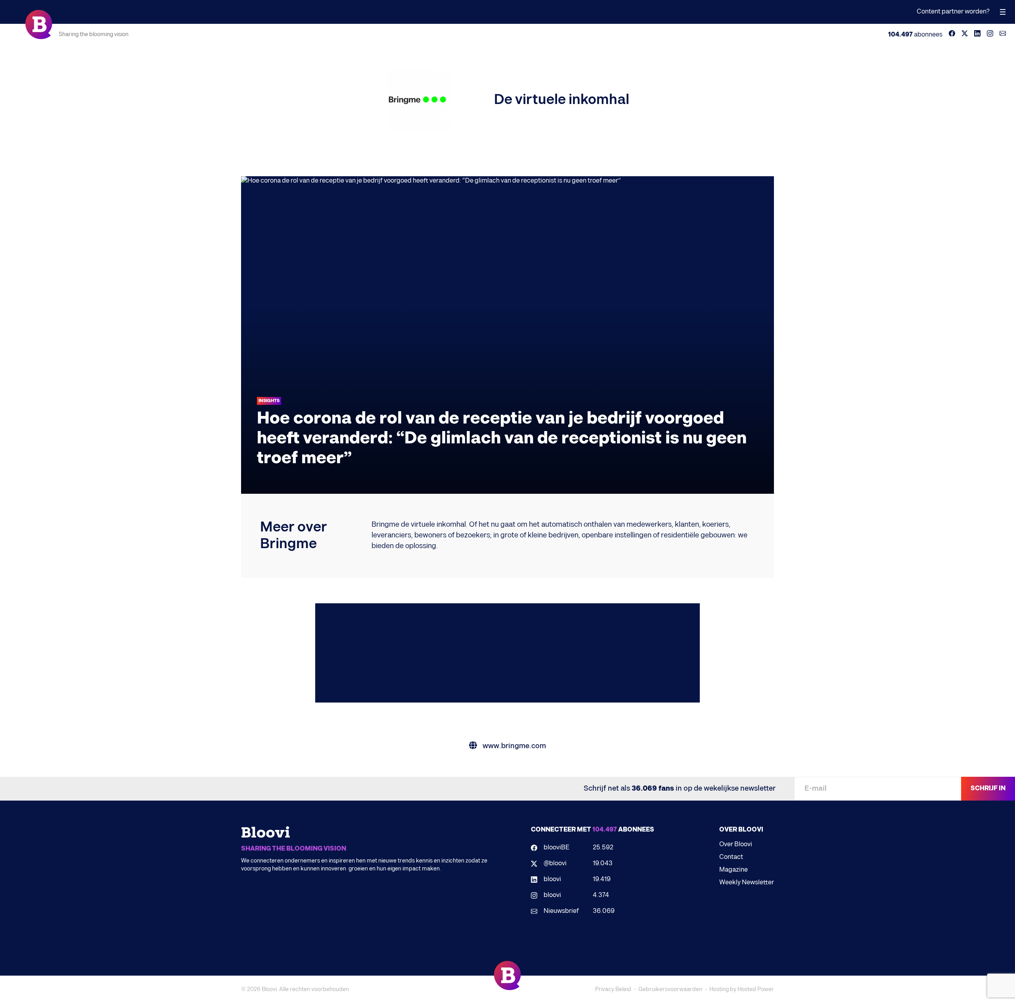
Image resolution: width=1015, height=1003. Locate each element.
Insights (269, 400)
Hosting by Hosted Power (741, 989)
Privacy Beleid (613, 989)
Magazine (733, 870)
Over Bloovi (735, 844)
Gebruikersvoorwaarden (670, 989)
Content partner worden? (953, 11)
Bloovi (269, 989)
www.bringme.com (513, 746)
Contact (731, 857)
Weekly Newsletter (746, 882)
